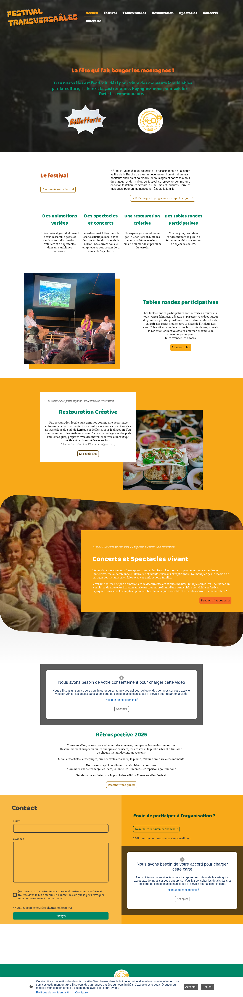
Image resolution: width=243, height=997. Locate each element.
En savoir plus (181, 347)
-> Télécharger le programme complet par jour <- (163, 198)
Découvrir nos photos (121, 785)
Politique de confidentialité (121, 699)
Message (18, 838)
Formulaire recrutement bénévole (156, 829)
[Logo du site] (42, 17)
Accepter (121, 708)
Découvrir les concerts (215, 600)
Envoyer (61, 916)
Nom (16, 821)
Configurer (82, 992)
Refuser (207, 986)
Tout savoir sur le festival (58, 189)
